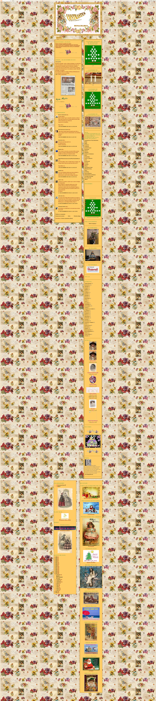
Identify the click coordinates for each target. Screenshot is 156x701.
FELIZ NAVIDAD (59, 577)
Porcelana (87, 320)
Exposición (87, 298)
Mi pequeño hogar (89, 167)
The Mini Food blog (89, 176)
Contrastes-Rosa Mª (62, 485)
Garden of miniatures (89, 153)
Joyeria (86, 307)
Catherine (87, 146)
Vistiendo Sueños (62, 206)
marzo (57, 587)
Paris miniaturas (88, 173)
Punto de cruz (88, 325)
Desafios (87, 293)
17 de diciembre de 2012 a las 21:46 (67, 192)
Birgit (86, 141)
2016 (56, 568)
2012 (56, 573)
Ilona (86, 155)
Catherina (87, 144)
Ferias (86, 299)
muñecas (87, 313)
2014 (56, 571)
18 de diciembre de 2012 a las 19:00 (67, 203)
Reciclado (87, 326)
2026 (56, 556)
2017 (56, 567)
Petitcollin (87, 317)
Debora (86, 150)
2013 (56, 572)
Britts (86, 143)
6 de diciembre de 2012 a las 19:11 (67, 176)
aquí (56, 74)
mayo (57, 585)
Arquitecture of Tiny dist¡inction (91, 140)
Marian (59, 486)
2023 (56, 560)
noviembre (58, 579)
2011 (56, 591)
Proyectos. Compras (89, 322)
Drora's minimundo (62, 114)
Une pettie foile (88, 177)
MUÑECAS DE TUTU (93, 396)
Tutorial (86, 335)
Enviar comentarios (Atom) (67, 218)
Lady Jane (60, 195)
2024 (56, 559)
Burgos (86, 290)
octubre (58, 580)
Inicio (69, 216)
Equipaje (87, 295)
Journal (86, 162)
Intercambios (87, 305)
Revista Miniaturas (89, 331)
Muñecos (62, 101)
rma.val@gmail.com (89, 474)
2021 (56, 562)
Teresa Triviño (88, 334)
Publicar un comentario (60, 214)
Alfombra (87, 286)
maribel (59, 170)
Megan (86, 165)
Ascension (60, 140)
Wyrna (86, 179)
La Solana (87, 310)
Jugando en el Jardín (89, 308)
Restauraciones (88, 329)
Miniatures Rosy (88, 168)
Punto (86, 323)
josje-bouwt (87, 161)
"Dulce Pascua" (88, 283)
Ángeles (86, 287)
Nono (86, 170)
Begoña (60, 149)
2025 (56, 558)
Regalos (86, 328)
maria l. (59, 179)
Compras (87, 292)
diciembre (58, 574)
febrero (58, 589)
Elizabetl (86, 152)
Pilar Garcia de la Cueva (63, 129)
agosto (58, 583)
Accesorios (87, 284)
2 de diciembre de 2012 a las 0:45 (67, 137)
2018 (56, 566)
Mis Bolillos (59, 37)
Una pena (58, 61)
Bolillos (86, 289)
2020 (56, 564)
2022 (56, 561)
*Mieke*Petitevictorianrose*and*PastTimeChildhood (69, 158)
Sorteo (86, 332)
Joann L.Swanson (88, 158)
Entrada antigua (77, 216)
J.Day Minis (87, 156)
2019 (56, 565)
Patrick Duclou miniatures (90, 174)
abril (57, 586)
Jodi (86, 159)
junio (57, 584)
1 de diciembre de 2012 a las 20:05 (67, 126)
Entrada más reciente (60, 216)
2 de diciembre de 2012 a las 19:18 (67, 155)
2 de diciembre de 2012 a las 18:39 (67, 146)
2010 (56, 592)
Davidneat (87, 149)
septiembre (58, 581)
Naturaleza (87, 316)
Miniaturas (87, 311)
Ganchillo (87, 302)
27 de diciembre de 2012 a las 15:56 (67, 211)
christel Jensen (88, 147)
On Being (87, 171)
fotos (86, 301)
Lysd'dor (86, 164)
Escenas (86, 296)
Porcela (86, 319)
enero (57, 590)
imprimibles (87, 304)
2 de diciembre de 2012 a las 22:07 (67, 167)
